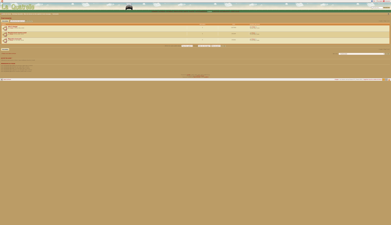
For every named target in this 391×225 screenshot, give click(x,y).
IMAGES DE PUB (178, 11)
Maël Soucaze (197, 77)
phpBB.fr (206, 77)
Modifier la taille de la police (388, 14)
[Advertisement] (299, 7)
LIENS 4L (185, 11)
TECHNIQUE (162, 11)
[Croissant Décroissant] (218, 45)
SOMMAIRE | (155, 11)
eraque (11, 28)
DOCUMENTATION (225, 11)
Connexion (387, 1)
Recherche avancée (385, 9)
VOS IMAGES (169, 11)
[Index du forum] (18, 7)
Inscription (379, 1)
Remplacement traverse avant (17, 32)
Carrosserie (55, 14)
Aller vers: (335, 53)
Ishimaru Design (200, 75)
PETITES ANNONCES (201, 11)
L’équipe (337, 79)
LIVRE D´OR (216, 11)
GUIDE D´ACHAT (235, 11)
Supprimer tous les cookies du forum (373, 79)
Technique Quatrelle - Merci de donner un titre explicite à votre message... (31, 14)
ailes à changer (13, 26)
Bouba (11, 34)
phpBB (188, 74)
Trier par (195, 45)
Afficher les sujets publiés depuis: (173, 45)
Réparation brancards (14, 39)
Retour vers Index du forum (9, 53)
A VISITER (191, 11)
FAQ (374, 1)
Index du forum (7, 14)
